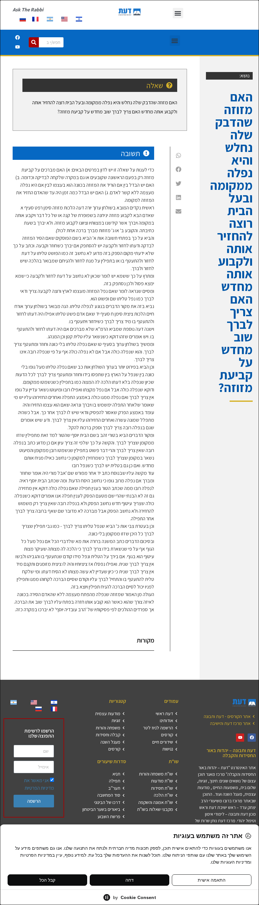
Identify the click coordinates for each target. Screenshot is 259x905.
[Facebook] (17, 37)
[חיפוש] (34, 42)
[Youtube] (17, 47)
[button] (178, 13)
